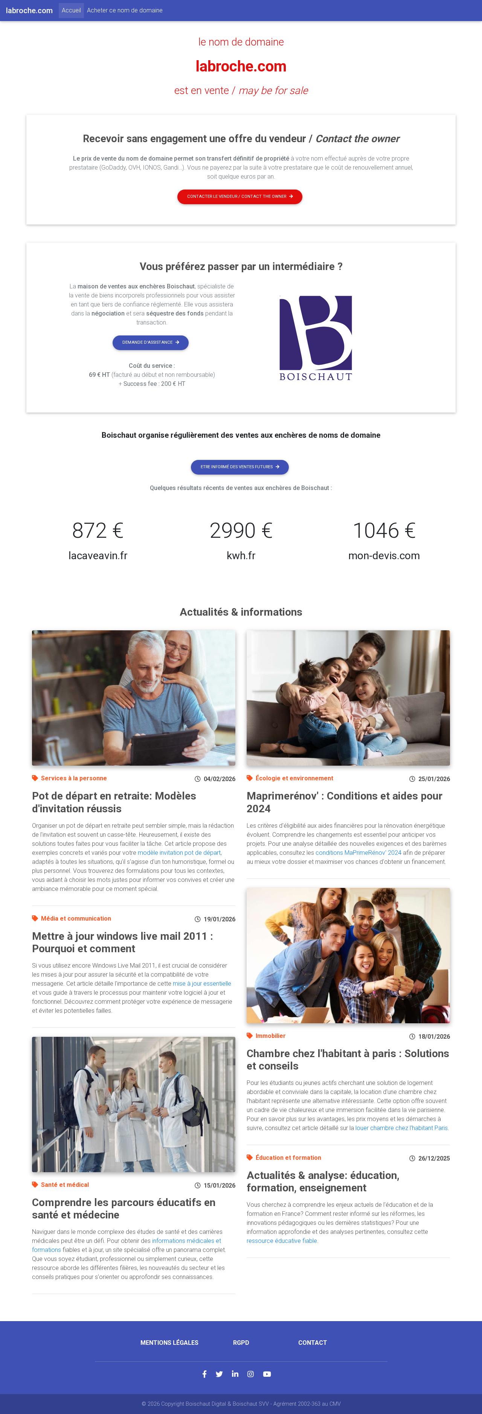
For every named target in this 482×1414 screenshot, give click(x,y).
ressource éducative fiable (282, 1240)
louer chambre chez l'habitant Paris (401, 1128)
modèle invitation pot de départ (179, 852)
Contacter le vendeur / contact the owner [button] (236, 196)
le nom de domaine (241, 42)
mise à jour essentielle (202, 983)
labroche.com (241, 66)
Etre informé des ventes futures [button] (237, 466)
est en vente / (241, 91)
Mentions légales (169, 1342)
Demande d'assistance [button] (147, 342)
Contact (312, 1342)
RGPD (241, 1342)
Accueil (73, 10)
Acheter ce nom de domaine (125, 10)
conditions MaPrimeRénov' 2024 (358, 852)
